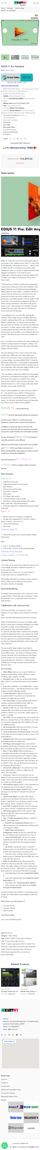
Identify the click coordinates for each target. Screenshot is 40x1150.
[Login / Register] (34, 3)
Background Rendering (10, 132)
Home (3, 8)
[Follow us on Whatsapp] (21, 1035)
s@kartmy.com (13, 1029)
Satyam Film (24, 1143)
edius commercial (18, 946)
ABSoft (26, 989)
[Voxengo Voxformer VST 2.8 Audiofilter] (10, 977)
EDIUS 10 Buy (16, 938)
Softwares (10, 8)
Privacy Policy (5, 1086)
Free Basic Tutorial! (9, 908)
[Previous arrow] (5, 30)
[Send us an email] (9, 1035)
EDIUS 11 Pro (31, 944)
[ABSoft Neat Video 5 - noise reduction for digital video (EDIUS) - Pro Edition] (30, 977)
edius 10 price (19, 941)
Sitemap (3, 1100)
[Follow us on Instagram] (13, 1035)
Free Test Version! (9, 906)
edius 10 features (26, 938)
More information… (12, 772)
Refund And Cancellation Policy (11, 1089)
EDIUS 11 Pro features (17, 108)
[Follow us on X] (1, 1034)
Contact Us (4, 1083)
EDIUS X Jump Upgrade (8, 952)
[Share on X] (10, 139)
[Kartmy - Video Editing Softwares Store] (20, 3)
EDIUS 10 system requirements (10, 944)
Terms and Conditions (8, 1093)
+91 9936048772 (13, 1027)
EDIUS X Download (13, 949)
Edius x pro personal (23, 952)
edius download (30, 946)
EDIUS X (3, 949)
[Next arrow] (35, 30)
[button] (4, 1145)
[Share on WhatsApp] (21, 139)
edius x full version (25, 949)
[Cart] (38, 3)
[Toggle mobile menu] (2, 3)
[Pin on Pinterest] (18, 139)
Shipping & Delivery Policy (9, 1096)
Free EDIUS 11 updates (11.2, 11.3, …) (15, 115)
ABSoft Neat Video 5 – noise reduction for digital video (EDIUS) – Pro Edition (30, 991)
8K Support (6, 134)
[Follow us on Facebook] (5, 1035)
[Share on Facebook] (14, 138)
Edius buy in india (6, 946)
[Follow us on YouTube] (17, 1035)
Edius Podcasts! (8, 910)
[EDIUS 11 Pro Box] (20, 32)
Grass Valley (10, 70)
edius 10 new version (7, 941)
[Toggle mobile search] (5, 3)
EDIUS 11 (23, 944)
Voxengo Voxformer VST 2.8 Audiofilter (10, 991)
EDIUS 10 (8, 938)
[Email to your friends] (25, 139)
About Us (4, 1079)
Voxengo (7, 989)
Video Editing (19, 8)
